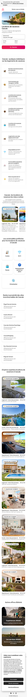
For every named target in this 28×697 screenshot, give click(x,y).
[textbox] (7, 43)
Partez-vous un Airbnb (18, 9)
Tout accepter (13, 679)
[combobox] (13, 37)
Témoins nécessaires (13, 683)
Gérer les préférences (13, 687)
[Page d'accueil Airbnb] (3, 9)
